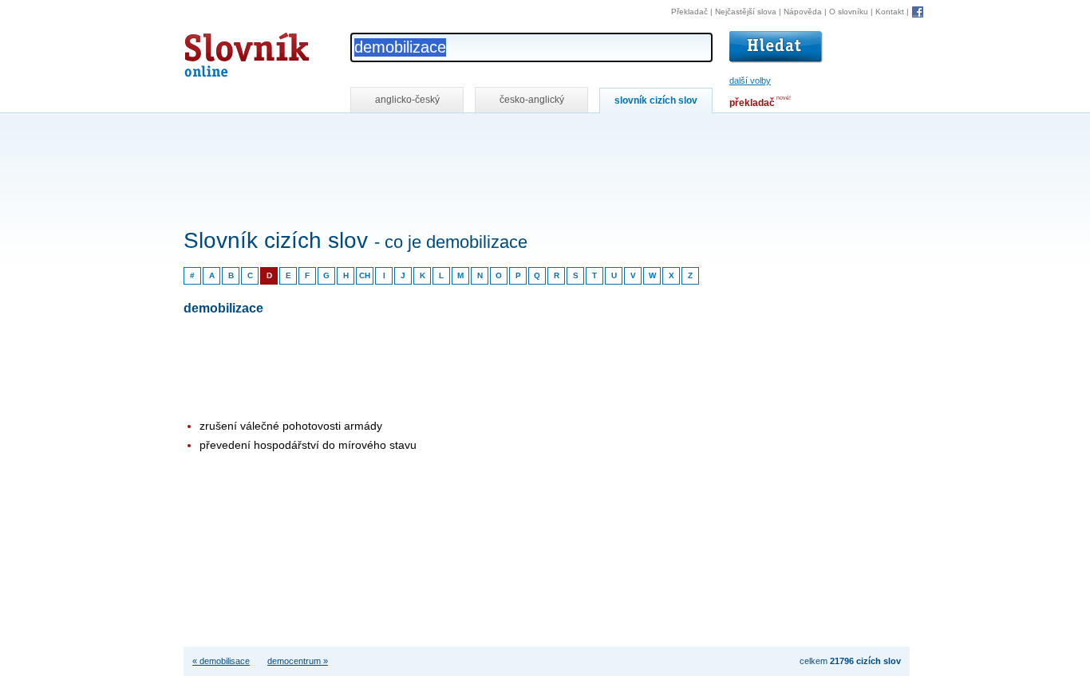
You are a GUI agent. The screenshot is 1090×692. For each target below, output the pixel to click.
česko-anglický (532, 99)
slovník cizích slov (655, 100)
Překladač (689, 11)
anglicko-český (407, 99)
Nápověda (803, 11)
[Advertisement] (474, 134)
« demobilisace (221, 661)
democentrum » (297, 661)
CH (364, 275)
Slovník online (218, 50)
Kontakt (889, 11)
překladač (752, 102)
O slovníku (848, 11)
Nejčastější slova (745, 11)
